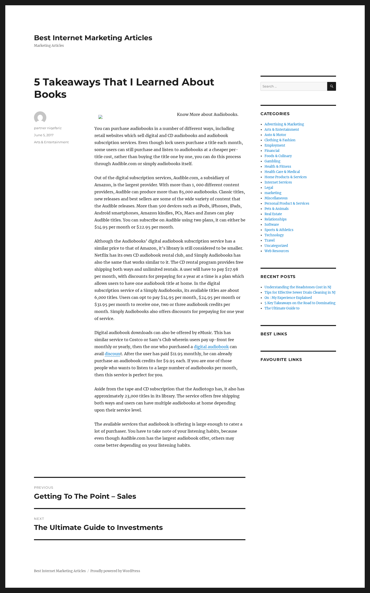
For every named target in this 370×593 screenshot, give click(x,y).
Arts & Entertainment (51, 142)
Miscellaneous (276, 198)
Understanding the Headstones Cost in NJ (298, 287)
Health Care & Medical (282, 172)
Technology (274, 235)
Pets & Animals (277, 209)
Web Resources (277, 251)
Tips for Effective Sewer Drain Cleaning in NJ (300, 292)
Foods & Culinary (278, 156)
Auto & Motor (275, 135)
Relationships (276, 219)
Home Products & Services (286, 177)
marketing (273, 193)
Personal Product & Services (287, 203)
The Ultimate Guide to (282, 308)
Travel (270, 240)
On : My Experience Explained (288, 298)
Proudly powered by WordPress (115, 571)
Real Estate (273, 214)
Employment (275, 145)
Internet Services (278, 182)
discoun (112, 353)
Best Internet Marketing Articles (93, 37)
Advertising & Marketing (284, 124)
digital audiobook (211, 346)
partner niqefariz (48, 128)
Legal (269, 188)
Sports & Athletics (279, 230)
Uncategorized (276, 246)
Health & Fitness (278, 166)
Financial (272, 151)
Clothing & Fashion (280, 140)
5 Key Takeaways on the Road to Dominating (300, 303)
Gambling (272, 161)
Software (272, 224)
